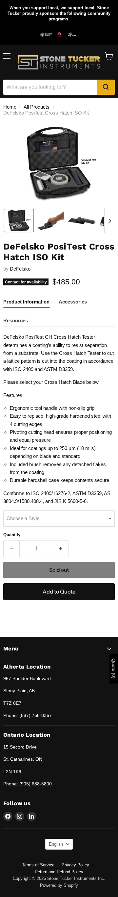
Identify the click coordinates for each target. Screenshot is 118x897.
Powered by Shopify (59, 885)
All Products (36, 107)
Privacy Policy (75, 864)
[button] (18, 220)
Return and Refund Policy (59, 871)
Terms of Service (38, 864)
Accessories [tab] (73, 301)
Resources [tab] (15, 320)
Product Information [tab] (26, 301)
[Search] (106, 87)
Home (9, 107)
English (56, 844)
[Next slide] (109, 220)
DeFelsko (20, 269)
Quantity (11, 534)
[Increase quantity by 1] (61, 549)
